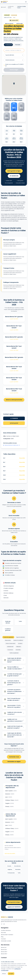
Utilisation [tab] (18, 646)
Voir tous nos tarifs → (10, 853)
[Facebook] (1, 924)
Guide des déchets (7, 622)
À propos (3, 939)
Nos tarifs (3, 932)
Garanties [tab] (18, 649)
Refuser (4, 973)
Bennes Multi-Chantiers (7, 934)
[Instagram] (4, 924)
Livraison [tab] (20, 643)
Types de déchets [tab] (20, 637)
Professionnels (11, 873)
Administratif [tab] (10, 646)
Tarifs (20, 621)
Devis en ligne (14, 70)
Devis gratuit (14, 423)
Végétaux (10, 869)
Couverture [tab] (10, 649)
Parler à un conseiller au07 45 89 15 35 (14, 65)
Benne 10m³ (4, 949)
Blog (2, 936)
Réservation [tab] (8, 640)
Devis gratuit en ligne (14, 171)
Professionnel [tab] (8, 44)
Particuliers (18, 869)
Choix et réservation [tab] (10, 643)
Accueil (4, 7)
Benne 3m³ (4, 947)
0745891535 (14, 418)
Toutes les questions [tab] (8, 637)
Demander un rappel (14, 761)
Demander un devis (6, 941)
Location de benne (10, 7)
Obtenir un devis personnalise (14, 399)
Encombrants (17, 866)
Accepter (11, 973)
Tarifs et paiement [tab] (14, 653)
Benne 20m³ (4, 951)
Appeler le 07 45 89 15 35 (14, 907)
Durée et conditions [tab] (18, 640)
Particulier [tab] (17, 44)
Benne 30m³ (4, 954)
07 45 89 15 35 (14, 176)
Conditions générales (8, 629)
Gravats (9, 866)
